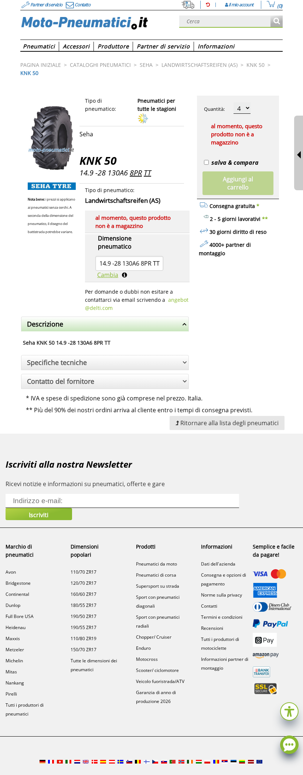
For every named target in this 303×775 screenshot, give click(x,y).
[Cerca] (276, 22)
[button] (289, 711)
